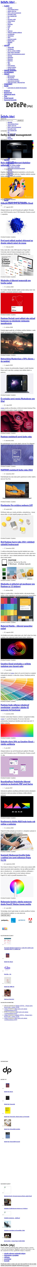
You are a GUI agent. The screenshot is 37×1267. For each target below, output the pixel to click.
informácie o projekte (11, 1255)
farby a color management (14, 12)
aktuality (10, 8)
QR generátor (11, 77)
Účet (5, 96)
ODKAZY (6, 74)
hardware (10, 31)
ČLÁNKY (6, 6)
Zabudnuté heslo (9, 94)
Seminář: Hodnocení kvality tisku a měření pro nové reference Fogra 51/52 (16, 857)
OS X (9, 62)
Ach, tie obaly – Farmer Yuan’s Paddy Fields (14, 1241)
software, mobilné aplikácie (15, 32)
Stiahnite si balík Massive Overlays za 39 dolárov (16, 1208)
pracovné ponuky (12, 39)
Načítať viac (5, 915)
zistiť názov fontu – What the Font (16, 82)
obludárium (11, 35)
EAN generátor (11, 76)
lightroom (10, 60)
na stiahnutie (11, 34)
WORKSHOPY (8, 84)
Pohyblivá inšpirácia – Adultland (12, 1218)
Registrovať (8, 92)
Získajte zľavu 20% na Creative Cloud (17, 203)
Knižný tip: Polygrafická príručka (12, 1129)
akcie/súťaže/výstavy (13, 9)
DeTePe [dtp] (8, 2)
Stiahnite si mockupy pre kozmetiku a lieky (14, 1230)
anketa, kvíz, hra (12, 11)
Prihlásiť (7, 91)
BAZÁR (6, 86)
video (9, 37)
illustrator (10, 59)
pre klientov (11, 49)
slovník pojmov (11, 69)
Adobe (2, 408)
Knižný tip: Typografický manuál (12, 1141)
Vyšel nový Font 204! (9, 999)
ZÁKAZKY (10, 42)
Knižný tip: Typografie (9, 1104)
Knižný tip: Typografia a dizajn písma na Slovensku (16, 1116)
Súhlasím (26, 1265)
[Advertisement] (18, 1040)
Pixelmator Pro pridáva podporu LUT (17, 505)
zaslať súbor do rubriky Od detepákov (17, 87)
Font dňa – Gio (7, 974)
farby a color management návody (16, 54)
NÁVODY (6, 46)
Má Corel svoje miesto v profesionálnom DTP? (15, 1009)
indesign (10, 55)
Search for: (4, 118)
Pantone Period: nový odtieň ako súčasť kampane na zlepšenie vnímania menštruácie (18, 321)
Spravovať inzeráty (10, 100)
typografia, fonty (12, 14)
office (9, 64)
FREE (9, 44)
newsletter (7, 1259)
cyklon (6, 1009)
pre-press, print (12, 19)
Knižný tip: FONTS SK (9, 986)
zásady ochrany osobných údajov (14, 1253)
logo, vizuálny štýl (12, 16)
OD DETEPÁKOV (9, 72)
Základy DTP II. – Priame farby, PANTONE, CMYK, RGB (18, 1006)
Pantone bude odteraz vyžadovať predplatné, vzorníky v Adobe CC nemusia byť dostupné (15, 707)
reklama (7, 1257)
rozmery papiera (12, 67)
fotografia (10, 24)
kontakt (6, 1261)
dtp (8, 17)
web (9, 27)
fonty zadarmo (11, 65)
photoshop (10, 57)
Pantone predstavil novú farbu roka (16, 437)
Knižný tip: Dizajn (8, 961)
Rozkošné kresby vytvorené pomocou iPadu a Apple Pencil (18, 1196)
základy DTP (11, 47)
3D (8, 29)
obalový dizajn (11, 21)
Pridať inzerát (8, 98)
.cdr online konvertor (13, 79)
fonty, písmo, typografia (14, 52)
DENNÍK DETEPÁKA (10, 70)
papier (9, 22)
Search (20, 120)
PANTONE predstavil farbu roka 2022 (17, 470)
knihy (9, 26)
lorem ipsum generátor (13, 81)
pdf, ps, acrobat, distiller (14, 50)
